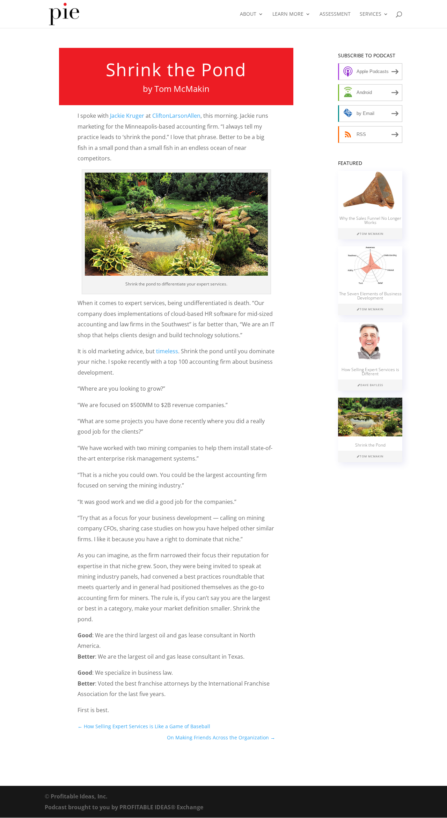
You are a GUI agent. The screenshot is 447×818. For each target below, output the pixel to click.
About (248, 14)
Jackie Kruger (127, 116)
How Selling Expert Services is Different (370, 372)
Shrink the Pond (370, 445)
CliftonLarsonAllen (176, 116)
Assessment (335, 14)
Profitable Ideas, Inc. (79, 796)
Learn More (287, 14)
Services (370, 14)
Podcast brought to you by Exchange (124, 807)
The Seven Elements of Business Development (370, 296)
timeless (167, 351)
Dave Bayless (371, 385)
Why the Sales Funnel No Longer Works (370, 220)
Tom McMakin (182, 88)
